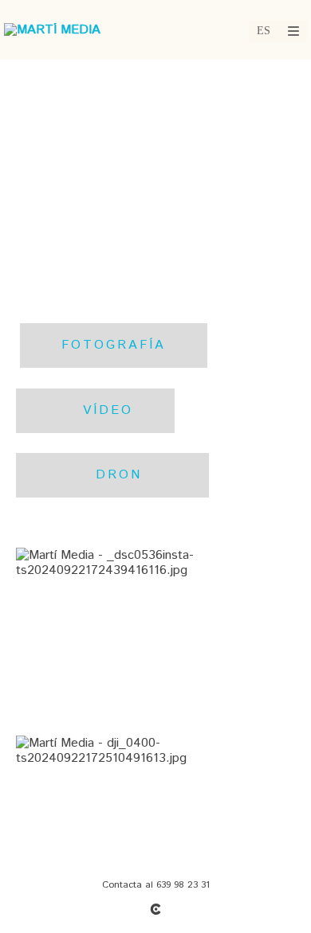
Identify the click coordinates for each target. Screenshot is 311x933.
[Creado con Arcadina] (155, 908)
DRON (112, 475)
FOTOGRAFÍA (113, 345)
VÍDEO (95, 410)
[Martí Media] (52, 30)
